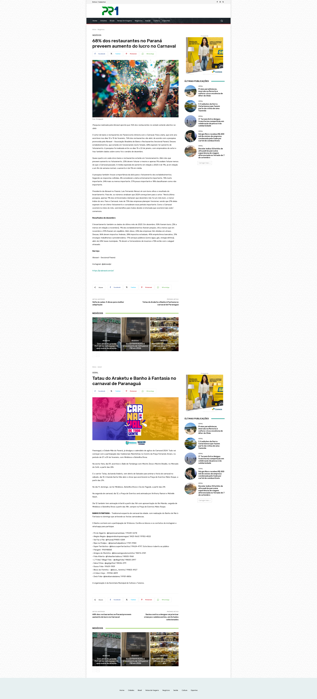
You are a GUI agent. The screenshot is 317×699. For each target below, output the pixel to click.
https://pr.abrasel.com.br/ (103, 271)
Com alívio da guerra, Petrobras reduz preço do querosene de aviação (106, 346)
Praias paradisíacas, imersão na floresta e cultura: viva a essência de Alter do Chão (210, 92)
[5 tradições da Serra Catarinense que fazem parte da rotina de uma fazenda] (191, 106)
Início (94, 29)
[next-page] (97, 355)
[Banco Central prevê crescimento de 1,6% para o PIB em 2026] (135, 334)
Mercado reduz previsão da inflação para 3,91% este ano (164, 346)
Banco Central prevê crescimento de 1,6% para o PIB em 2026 (135, 346)
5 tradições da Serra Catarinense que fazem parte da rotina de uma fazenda (209, 107)
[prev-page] (93, 355)
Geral (200, 86)
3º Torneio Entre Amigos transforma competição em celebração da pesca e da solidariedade (211, 122)
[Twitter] (223, 1)
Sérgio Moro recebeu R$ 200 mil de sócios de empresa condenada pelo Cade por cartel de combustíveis (211, 137)
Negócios (101, 29)
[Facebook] (217, 1)
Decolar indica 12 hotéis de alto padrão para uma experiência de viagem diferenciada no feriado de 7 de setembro (211, 153)
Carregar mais (204, 163)
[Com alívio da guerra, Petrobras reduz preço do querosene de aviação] (106, 334)
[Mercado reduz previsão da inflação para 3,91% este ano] (164, 334)
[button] (222, 21)
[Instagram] (220, 1)
